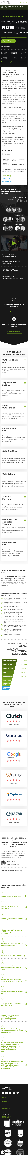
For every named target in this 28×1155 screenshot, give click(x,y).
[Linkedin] (10, 1093)
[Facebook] (3, 1093)
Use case (4, 178)
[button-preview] (14, 243)
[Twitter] (6, 1093)
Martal (6, 2)
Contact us (5, 1116)
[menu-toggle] (26, 2)
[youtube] (14, 1093)
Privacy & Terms (5, 1114)
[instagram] (17, 1093)
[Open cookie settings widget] (3, 1152)
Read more (5, 175)
